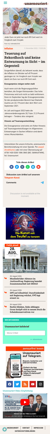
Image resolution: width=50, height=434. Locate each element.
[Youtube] (32, 384)
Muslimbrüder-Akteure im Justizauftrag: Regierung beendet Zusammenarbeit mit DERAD (26, 281)
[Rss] (25, 384)
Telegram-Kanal (11, 177)
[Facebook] (9, 384)
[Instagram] (40, 384)
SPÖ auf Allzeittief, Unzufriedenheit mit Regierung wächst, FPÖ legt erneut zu (27, 295)
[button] (5, 2)
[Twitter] (17, 384)
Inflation (8, 48)
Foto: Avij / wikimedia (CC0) (12, 43)
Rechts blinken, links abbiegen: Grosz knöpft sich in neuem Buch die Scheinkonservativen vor (27, 309)
